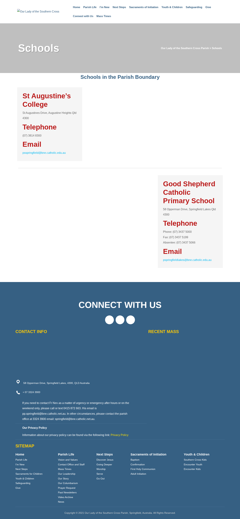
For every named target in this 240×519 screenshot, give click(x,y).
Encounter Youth (193, 464)
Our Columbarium (68, 483)
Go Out (100, 478)
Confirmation (138, 464)
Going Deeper (104, 464)
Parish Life (89, 7)
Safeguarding (194, 7)
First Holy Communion (143, 469)
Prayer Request (66, 487)
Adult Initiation (138, 473)
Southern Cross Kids (195, 459)
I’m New (104, 7)
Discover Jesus (104, 459)
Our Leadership (66, 473)
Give (208, 7)
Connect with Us (83, 16)
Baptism (135, 459)
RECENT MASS (163, 331)
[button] (109, 319)
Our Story (63, 478)
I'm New (19, 464)
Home (76, 7)
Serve (99, 473)
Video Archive (65, 497)
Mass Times (103, 16)
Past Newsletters (67, 492)
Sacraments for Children (29, 473)
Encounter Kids (192, 469)
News (61, 501)
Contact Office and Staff (71, 464)
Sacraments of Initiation (143, 7)
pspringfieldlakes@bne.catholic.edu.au (187, 259)
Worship (101, 469)
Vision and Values (68, 459)
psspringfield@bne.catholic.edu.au (44, 152)
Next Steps (119, 7)
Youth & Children (172, 7)
